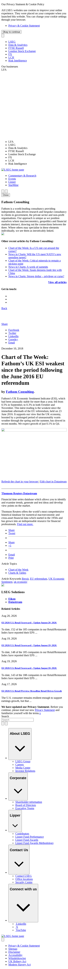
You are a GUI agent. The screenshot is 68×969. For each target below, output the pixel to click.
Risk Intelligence (17, 60)
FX (10, 54)
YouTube (21, 930)
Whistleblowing (17, 958)
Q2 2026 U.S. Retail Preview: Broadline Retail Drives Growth (31, 691)
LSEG (12, 41)
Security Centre (23, 882)
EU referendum (38, 578)
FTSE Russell (16, 48)
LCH (11, 57)
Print (11, 557)
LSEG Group (22, 761)
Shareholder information (28, 801)
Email (11, 342)
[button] (22, 175)
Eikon (12, 598)
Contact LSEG (23, 875)
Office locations (24, 879)
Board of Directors (25, 805)
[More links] (2, 939)
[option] (37, 141)
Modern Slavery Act (19, 964)
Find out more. (25, 524)
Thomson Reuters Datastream (19, 493)
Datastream (15, 601)
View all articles (57, 282)
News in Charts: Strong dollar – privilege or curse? (36, 276)
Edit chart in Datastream (53, 481)
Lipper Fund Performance (29, 836)
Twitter (12, 333)
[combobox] (17, 720)
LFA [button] (4, 69)
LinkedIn (13, 336)
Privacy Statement (45, 710)
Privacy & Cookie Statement (24, 25)
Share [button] (4, 324)
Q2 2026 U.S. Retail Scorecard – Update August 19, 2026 (29, 645)
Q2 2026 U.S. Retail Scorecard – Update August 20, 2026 (29, 622)
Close (6, 195)
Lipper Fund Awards (26, 839)
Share (11, 530)
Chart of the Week (18, 569)
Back (4, 308)
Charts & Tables (17, 572)
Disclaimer (14, 951)
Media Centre (22, 767)
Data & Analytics (17, 44)
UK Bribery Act (17, 961)
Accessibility (15, 955)
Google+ (13, 339)
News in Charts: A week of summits (28, 266)
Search (5, 716)
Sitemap (12, 948)
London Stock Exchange (22, 51)
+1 (9, 545)
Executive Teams (24, 808)
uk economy (20, 581)
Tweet (11, 533)
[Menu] (6, 191)
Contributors (22, 833)
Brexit (25, 578)
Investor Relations (25, 770)
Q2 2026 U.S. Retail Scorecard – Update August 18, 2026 (29, 668)
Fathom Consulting (20, 392)
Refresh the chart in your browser (20, 481)
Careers (19, 764)
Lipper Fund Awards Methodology (34, 843)
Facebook (13, 329)
